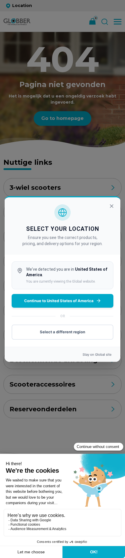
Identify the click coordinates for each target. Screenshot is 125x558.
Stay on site (97, 354)
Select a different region (62, 332)
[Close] (112, 206)
